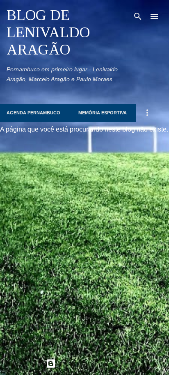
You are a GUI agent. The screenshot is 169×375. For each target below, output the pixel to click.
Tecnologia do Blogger (89, 363)
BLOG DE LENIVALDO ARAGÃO (48, 32)
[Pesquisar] (138, 16)
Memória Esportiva (102, 112)
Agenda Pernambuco (33, 112)
